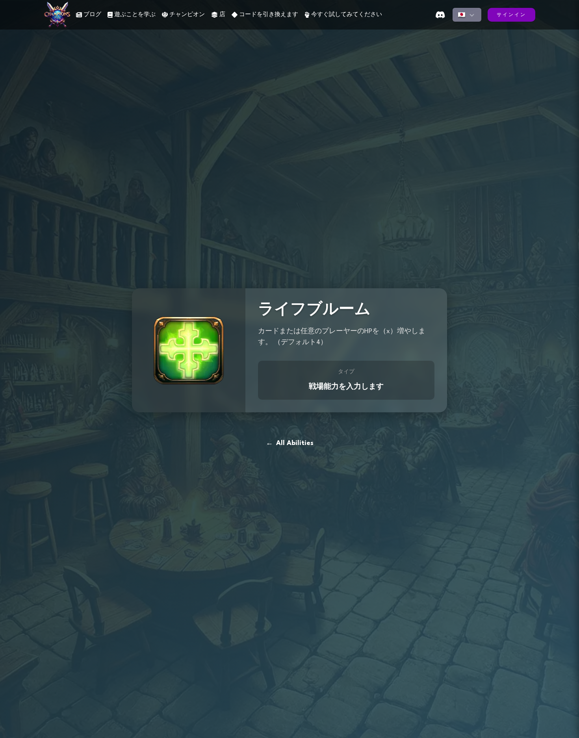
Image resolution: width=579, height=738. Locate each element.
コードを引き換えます (268, 14)
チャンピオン (187, 14)
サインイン (511, 15)
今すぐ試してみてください (346, 14)
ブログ (92, 14)
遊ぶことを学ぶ (135, 14)
